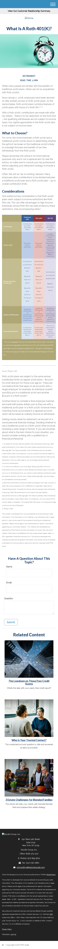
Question (8, 598)
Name (9, 566)
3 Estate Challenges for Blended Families (29, 799)
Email (9, 582)
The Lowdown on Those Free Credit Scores (29, 682)
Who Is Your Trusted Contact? (29, 740)
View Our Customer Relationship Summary (29, 11)
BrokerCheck (51, 875)
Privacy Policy (7, 929)
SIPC (51, 914)
